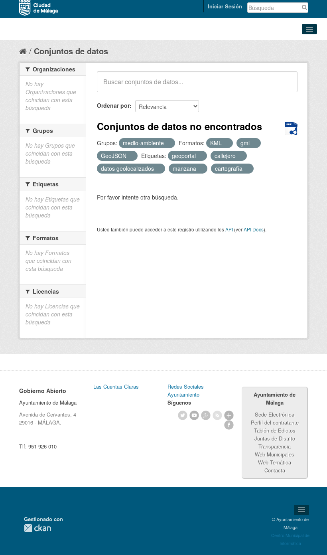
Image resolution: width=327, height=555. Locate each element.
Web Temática (274, 462)
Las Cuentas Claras (116, 386)
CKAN (37, 528)
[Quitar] (168, 143)
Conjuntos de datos (71, 51)
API (229, 229)
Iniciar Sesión (225, 6)
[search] (286, 86)
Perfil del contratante (275, 422)
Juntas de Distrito (274, 438)
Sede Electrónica (274, 414)
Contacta (274, 470)
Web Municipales (274, 454)
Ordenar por (113, 105)
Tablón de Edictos (274, 430)
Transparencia (274, 446)
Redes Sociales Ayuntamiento (185, 390)
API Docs (254, 229)
